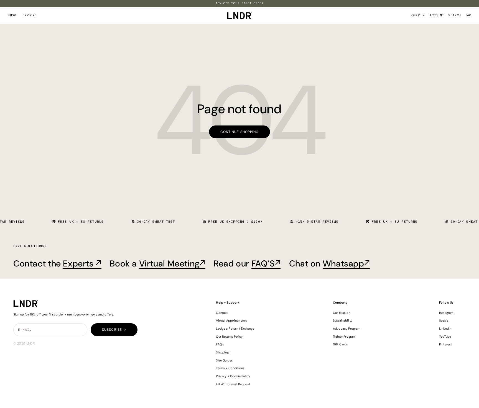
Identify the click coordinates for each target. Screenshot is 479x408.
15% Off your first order (239, 3)
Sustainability (342, 320)
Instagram (446, 313)
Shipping (222, 352)
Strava (443, 320)
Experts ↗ (82, 263)
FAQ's (220, 344)
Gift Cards (340, 344)
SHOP (12, 15)
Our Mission (341, 313)
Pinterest (445, 344)
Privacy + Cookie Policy (233, 376)
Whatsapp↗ (346, 263)
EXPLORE (29, 15)
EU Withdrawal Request (233, 384)
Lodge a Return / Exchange (235, 328)
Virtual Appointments (231, 320)
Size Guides (224, 360)
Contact (222, 313)
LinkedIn (445, 328)
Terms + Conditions (230, 368)
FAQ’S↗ (266, 263)
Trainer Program (344, 336)
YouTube (445, 336)
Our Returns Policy (229, 336)
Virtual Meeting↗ (172, 263)
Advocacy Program (347, 328)
